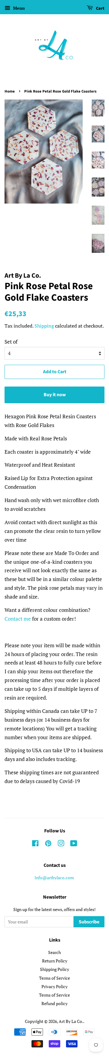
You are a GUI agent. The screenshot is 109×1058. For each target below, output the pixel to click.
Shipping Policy (54, 969)
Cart (99, 8)
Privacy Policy (54, 986)
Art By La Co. (71, 1021)
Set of (11, 341)
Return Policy (54, 961)
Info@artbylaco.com (54, 877)
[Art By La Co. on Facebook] (35, 844)
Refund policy (54, 1003)
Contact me (18, 618)
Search (54, 952)
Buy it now (55, 394)
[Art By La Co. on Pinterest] (48, 844)
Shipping (44, 325)
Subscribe (89, 922)
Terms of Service (54, 978)
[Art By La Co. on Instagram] (61, 844)
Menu (18, 8)
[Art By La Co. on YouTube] (73, 844)
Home (10, 91)
